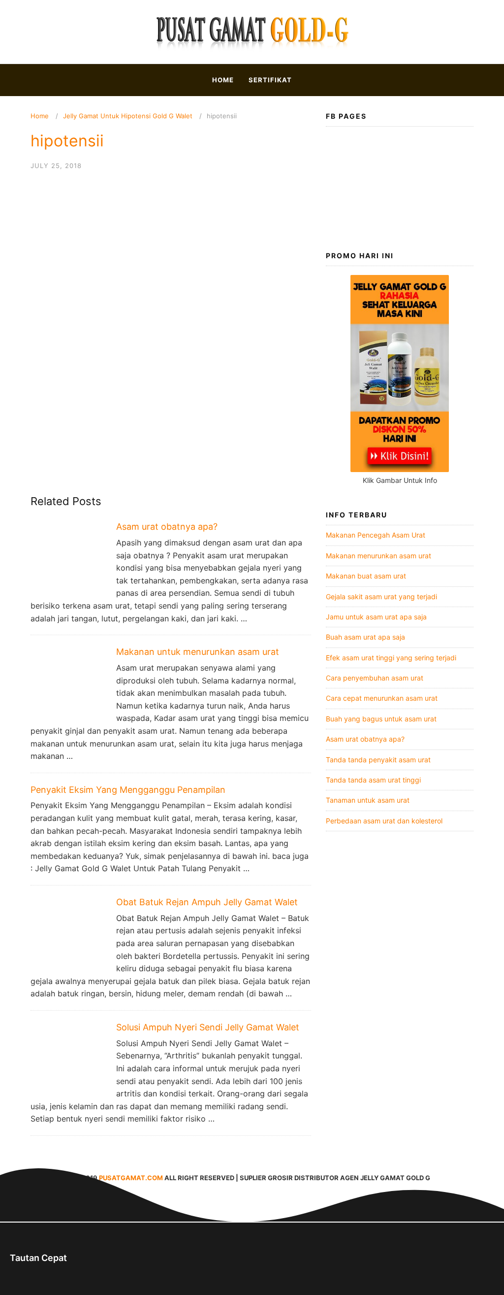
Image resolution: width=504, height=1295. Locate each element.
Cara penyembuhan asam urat (374, 678)
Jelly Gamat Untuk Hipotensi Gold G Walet (127, 116)
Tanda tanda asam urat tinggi (373, 780)
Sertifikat (270, 80)
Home (223, 80)
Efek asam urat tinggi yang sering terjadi (391, 657)
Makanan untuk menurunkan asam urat (197, 652)
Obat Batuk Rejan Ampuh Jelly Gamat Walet (207, 902)
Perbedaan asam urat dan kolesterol (384, 821)
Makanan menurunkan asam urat (378, 555)
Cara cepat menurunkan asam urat (382, 698)
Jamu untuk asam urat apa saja (376, 617)
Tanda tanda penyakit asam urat (378, 759)
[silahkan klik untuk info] (399, 469)
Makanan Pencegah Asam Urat (375, 535)
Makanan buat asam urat (366, 576)
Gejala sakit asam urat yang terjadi (381, 596)
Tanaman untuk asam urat (368, 800)
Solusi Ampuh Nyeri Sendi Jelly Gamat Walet (207, 1027)
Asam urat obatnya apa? (167, 526)
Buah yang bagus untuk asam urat (381, 719)
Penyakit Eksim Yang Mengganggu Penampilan (128, 789)
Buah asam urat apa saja (365, 637)
